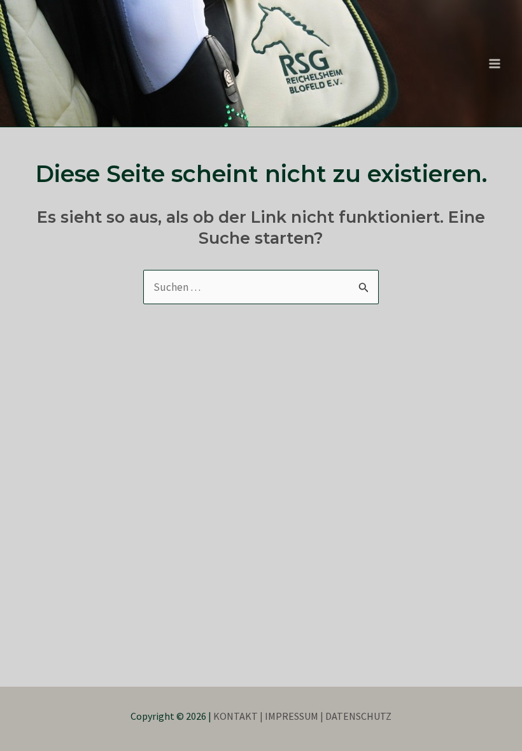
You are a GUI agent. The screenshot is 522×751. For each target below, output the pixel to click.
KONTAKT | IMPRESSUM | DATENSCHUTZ (302, 716)
